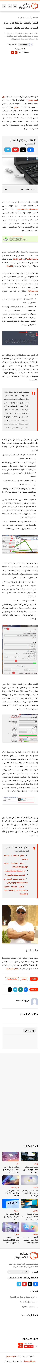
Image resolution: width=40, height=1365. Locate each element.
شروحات (21, 17)
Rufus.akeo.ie (33, 291)
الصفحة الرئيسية (32, 17)
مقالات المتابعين (12, 979)
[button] (26, 989)
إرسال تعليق (29, 1030)
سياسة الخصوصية (28, 1306)
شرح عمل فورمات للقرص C (15, 875)
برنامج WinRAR (32, 259)
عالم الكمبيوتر (11, 1356)
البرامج (16, 107)
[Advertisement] (20, 77)
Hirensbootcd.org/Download (27, 209)
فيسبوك (16, 1210)
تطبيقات (35, 1234)
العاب (17, 1163)
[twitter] (23, 149)
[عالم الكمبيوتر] (28, 6)
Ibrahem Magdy (29, 1361)
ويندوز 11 (16, 1234)
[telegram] (7, 149)
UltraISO (9, 266)
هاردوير (35, 1210)
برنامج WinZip (18, 259)
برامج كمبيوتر (15, 1187)
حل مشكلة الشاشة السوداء (15, 870)
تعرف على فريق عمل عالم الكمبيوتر (21, 1297)
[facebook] (30, 149)
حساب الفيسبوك (12, 968)
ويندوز (36, 1163)
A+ (16, 52)
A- (12, 52)
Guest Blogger (23, 44)
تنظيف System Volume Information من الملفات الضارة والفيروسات (16, 890)
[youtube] (15, 149)
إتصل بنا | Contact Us (27, 1301)
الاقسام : (35, 1272)
